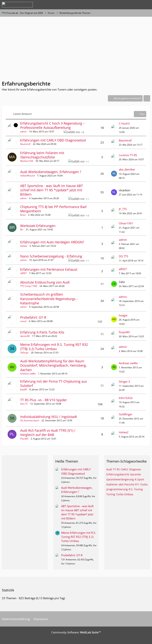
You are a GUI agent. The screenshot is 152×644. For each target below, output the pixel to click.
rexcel (23, 321)
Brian (23, 214)
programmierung (117, 489)
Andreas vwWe (28, 373)
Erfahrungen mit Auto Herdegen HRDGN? (52, 242)
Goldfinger (125, 414)
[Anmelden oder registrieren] (138, 4)
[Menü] (147, 4)
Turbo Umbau (124, 494)
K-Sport (139, 479)
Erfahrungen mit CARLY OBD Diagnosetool (53, 140)
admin (23, 131)
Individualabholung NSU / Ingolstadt (48, 416)
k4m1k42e (126, 398)
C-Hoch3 (124, 123)
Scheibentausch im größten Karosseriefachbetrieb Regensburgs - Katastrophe (49, 298)
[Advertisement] (76, 50)
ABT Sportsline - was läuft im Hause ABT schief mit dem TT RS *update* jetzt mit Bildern (51, 190)
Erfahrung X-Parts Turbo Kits (42, 332)
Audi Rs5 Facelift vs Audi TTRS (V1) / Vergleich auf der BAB (47, 432)
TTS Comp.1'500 (28, 286)
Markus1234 (26, 160)
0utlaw (23, 245)
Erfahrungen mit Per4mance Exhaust (48, 269)
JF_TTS (123, 209)
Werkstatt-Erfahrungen (37, 225)
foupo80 (124, 332)
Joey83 (23, 389)
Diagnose (135, 469)
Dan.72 (24, 403)
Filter (142, 114)
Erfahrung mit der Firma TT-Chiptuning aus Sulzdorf (53, 383)
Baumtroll (25, 144)
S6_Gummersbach (29, 420)
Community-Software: (76, 632)
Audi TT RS (113, 469)
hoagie (123, 315)
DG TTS (123, 256)
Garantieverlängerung (120, 479)
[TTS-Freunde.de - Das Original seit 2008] (17, 4)
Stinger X (124, 381)
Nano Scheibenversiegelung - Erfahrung (51, 256)
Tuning (110, 494)
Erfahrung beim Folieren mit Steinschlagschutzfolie (42, 155)
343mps (24, 352)
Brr (22, 229)
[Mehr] (146, 98)
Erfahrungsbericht (117, 474)
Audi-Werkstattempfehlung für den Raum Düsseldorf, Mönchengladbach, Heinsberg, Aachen (53, 365)
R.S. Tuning (136, 489)
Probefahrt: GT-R (33, 317)
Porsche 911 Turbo (136, 484)
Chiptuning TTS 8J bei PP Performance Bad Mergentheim (53, 209)
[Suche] (128, 4)
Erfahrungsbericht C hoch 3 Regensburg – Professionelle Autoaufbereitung (52, 125)
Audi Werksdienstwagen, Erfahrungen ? (50, 172)
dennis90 (25, 336)
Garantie (135, 474)
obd (121, 484)
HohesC (124, 432)
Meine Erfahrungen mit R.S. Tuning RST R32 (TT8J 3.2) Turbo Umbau (54, 346)
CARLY (124, 469)
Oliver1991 (126, 223)
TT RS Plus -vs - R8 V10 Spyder (43, 400)
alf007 (23, 273)
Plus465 (24, 438)
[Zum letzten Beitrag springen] (114, 128)
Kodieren (112, 484)
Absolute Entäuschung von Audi (45, 282)
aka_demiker (127, 169)
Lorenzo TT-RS (128, 155)
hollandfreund (27, 175)
